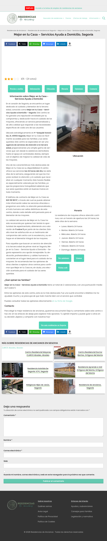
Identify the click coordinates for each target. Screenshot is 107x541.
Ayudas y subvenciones (82, 506)
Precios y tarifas (16, 89)
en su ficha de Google (62, 301)
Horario (65, 89)
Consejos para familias (81, 511)
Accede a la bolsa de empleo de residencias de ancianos (58, 8)
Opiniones (79, 89)
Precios (68, 18)
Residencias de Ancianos (16, 30)
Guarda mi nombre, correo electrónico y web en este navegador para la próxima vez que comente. (49, 474)
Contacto (93, 89)
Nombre (8, 440)
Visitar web (62, 268)
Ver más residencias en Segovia (53, 325)
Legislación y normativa (82, 516)
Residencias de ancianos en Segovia (42, 30)
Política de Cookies (46, 521)
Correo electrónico (13, 450)
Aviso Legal (43, 511)
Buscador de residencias (52, 18)
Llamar (79, 258)
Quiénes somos (45, 506)
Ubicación (51, 89)
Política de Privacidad (48, 516)
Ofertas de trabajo (80, 18)
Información (35, 89)
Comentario (10, 415)
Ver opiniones (63, 258)
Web (6, 461)
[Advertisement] (53, 62)
